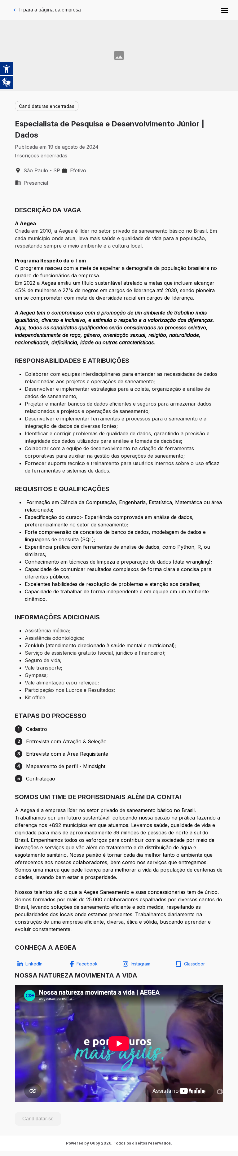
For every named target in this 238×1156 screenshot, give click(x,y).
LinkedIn (33, 963)
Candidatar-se (38, 1118)
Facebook (87, 963)
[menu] (225, 10)
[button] (225, 10)
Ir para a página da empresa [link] (50, 9)
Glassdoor (194, 963)
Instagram (140, 963)
